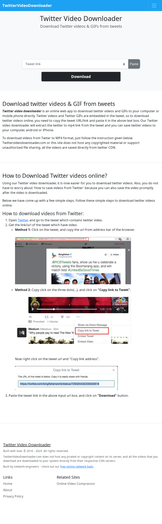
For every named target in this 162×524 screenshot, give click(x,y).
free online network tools (76, 466)
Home (7, 483)
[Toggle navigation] (154, 6)
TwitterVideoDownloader (27, 5)
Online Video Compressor (76, 483)
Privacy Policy (13, 496)
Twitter (23, 220)
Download (81, 76)
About (7, 490)
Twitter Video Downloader (27, 444)
